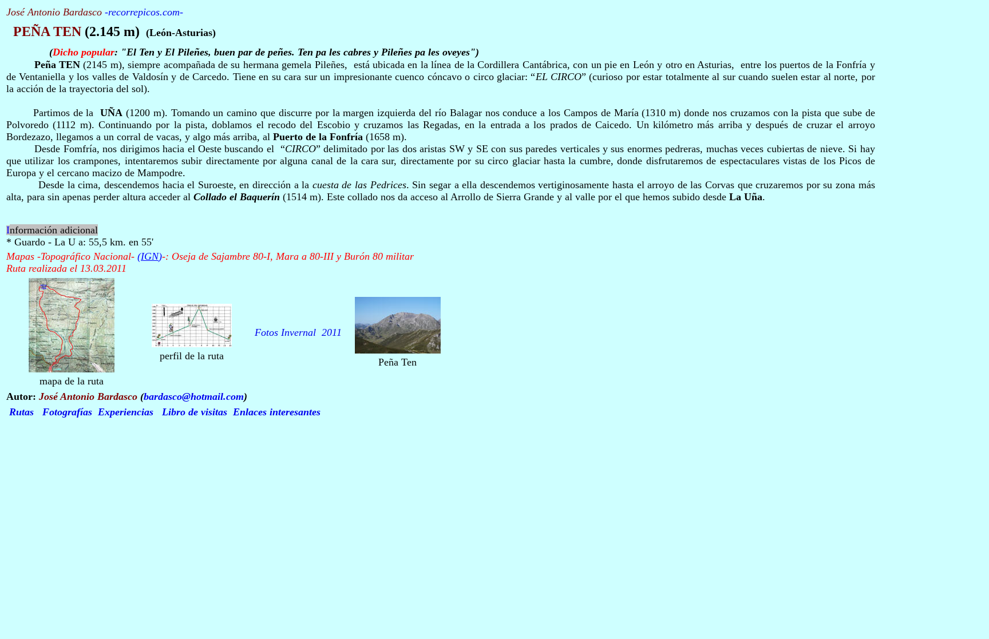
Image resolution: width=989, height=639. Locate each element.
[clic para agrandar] (71, 369)
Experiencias (125, 412)
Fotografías (67, 412)
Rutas (21, 412)
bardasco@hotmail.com (194, 396)
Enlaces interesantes (277, 412)
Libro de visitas (194, 412)
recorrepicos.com (144, 12)
